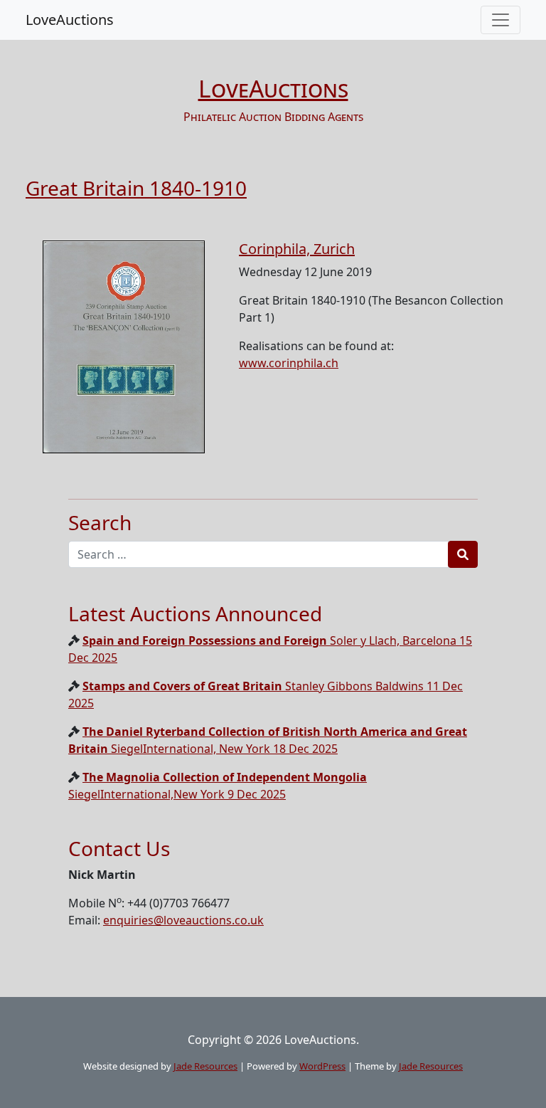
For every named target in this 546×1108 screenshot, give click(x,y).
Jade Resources (205, 1066)
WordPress (322, 1066)
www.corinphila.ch (288, 363)
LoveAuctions (70, 19)
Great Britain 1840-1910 (136, 187)
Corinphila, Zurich (297, 248)
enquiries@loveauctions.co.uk (183, 920)
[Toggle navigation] (500, 20)
